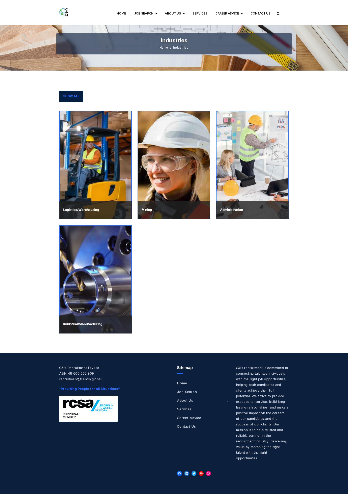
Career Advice (227, 13)
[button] (278, 13)
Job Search (144, 13)
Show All (71, 96)
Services (200, 13)
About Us (173, 13)
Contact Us (261, 13)
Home (121, 13)
